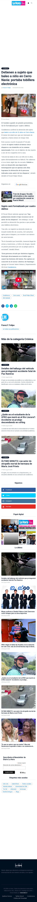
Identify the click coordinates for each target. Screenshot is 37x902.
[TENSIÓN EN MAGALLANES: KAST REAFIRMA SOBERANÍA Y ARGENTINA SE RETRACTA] (20, 532)
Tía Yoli (5, 789)
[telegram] (11, 306)
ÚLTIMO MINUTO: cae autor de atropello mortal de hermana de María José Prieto (16, 464)
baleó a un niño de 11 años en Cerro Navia (19, 132)
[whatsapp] (15, 306)
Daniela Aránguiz (7, 791)
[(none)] (5, 317)
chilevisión (13, 789)
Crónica (29, 339)
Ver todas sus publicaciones (11, 329)
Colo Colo (5, 784)
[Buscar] (31, 3)
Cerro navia (16, 295)
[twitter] (7, 306)
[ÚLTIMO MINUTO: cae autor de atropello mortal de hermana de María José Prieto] (18, 445)
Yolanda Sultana (7, 786)
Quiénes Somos (7, 896)
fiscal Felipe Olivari (28, 295)
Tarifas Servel (19, 896)
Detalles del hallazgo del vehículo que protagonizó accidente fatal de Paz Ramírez (18, 371)
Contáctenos (31, 896)
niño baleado (6, 298)
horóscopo (23, 789)
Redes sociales (26, 784)
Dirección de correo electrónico (12, 765)
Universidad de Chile (21, 786)
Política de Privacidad (20, 898)
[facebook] (2, 306)
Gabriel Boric (15, 784)
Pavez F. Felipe (7, 87)
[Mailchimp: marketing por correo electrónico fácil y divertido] (23, 774)
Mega (17, 791)
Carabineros (12, 267)
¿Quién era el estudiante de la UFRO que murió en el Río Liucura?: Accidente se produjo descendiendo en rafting (18, 418)
